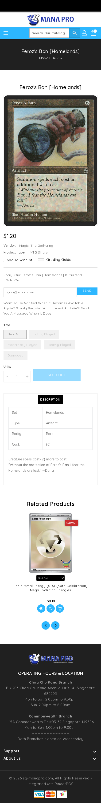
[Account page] (84, 33)
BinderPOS (64, 784)
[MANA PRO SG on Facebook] (37, 5)
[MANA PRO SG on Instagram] (46, 5)
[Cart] (94, 33)
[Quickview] (41, 608)
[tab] (50, 399)
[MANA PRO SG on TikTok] (63, 5)
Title (7, 325)
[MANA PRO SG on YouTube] (54, 5)
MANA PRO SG (50, 58)
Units (7, 366)
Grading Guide (58, 259)
